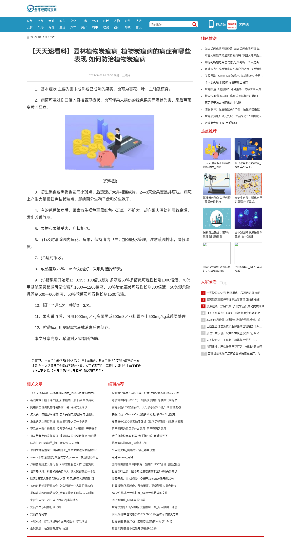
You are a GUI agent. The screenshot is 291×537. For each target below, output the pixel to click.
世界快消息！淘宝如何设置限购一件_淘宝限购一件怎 (144, 507)
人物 (117, 21)
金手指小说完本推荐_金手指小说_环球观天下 (140, 435)
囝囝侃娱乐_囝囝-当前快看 (128, 500)
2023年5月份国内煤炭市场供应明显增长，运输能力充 (237, 319)
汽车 (73, 27)
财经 (30, 21)
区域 (106, 21)
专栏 (51, 27)
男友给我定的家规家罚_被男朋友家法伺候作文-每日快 (63, 435)
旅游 (139, 21)
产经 (41, 21)
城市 (95, 27)
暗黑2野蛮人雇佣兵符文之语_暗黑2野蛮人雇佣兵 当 (62, 478)
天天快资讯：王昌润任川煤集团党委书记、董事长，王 (238, 340)
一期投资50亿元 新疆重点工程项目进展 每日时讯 (234, 292)
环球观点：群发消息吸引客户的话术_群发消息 (58, 521)
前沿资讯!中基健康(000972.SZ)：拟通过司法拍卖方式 (145, 514)
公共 (128, 21)
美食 (30, 27)
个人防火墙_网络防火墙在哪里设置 (133, 450)
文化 (73, 21)
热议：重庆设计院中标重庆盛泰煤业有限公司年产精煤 (238, 333)
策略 (41, 27)
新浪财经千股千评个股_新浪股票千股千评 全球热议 (62, 400)
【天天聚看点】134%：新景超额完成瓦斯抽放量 (234, 313)
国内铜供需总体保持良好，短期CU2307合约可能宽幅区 (146, 464)
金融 (51, 21)
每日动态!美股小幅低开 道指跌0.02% (134, 528)
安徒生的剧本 (38, 514)
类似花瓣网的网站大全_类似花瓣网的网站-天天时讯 (62, 492)
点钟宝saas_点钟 (122, 457)
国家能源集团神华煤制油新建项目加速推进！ (232, 299)
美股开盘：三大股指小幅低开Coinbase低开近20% (143, 478)
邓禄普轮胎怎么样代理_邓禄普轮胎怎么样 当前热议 (62, 464)
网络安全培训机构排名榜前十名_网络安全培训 (58, 407)
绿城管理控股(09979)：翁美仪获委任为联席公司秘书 (144, 400)
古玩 (139, 27)
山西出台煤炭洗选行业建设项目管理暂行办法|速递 (235, 326)
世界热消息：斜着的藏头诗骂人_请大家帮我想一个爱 (63, 471)
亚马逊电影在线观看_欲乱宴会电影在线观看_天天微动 (63, 428)
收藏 (106, 27)
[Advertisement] (160, 8)
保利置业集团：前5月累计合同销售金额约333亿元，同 (145, 393)
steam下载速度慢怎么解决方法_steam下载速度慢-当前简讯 (66, 457)
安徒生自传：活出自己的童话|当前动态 (54, 500)
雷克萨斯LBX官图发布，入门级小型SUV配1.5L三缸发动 (146, 407)
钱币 (117, 27)
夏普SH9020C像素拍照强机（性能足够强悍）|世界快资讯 (147, 421)
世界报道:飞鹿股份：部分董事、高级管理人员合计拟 (144, 485)
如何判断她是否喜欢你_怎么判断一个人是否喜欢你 (61, 485)
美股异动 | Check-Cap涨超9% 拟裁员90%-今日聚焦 (144, 414)
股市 (62, 21)
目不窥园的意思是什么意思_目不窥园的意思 (139, 428)
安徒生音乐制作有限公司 (45, 507)
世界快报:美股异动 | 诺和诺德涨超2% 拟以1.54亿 (142, 521)
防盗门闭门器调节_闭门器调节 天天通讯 (55, 442)
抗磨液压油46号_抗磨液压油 (129, 442)
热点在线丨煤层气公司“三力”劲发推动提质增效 (233, 306)
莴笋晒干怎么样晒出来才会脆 (223, 102)
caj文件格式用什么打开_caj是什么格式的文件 (140, 492)
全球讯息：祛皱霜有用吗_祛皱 (49, 528)
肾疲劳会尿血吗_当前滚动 (221, 122)
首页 (44, 37)
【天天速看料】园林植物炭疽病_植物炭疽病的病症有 (63, 393)
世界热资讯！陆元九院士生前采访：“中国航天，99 (236, 116)
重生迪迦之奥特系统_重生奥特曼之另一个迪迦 (58, 421)
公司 (95, 21)
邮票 (128, 27)
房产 (84, 27)
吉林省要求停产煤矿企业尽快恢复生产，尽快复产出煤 (238, 353)
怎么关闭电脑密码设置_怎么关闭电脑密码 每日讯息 (62, 414)
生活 (62, 27)
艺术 (84, 21)
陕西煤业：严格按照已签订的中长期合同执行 (232, 346)
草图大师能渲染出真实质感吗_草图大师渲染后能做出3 (63, 450)
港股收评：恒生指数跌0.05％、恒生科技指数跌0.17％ (237, 109)
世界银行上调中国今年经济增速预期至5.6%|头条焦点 (144, 471)
